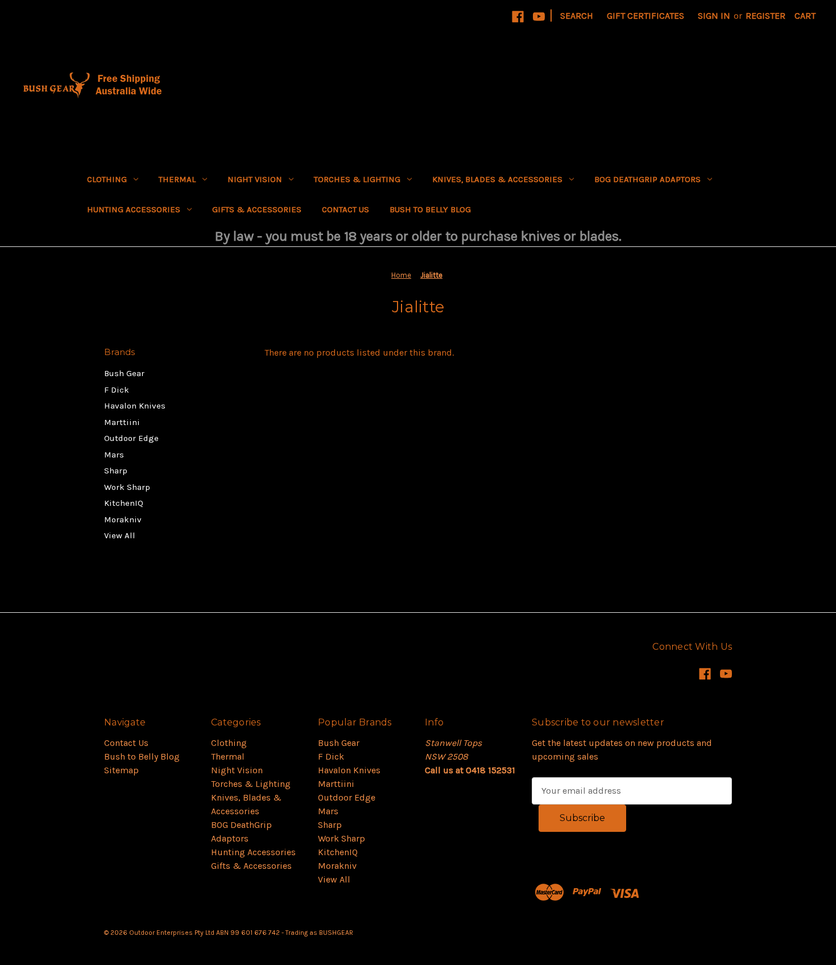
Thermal (177, 179)
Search (576, 15)
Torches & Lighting (357, 179)
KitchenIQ (123, 503)
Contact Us (345, 209)
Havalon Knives (134, 406)
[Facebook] (518, 17)
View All (119, 535)
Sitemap (121, 770)
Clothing (107, 179)
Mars (114, 454)
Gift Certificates (645, 15)
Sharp (115, 470)
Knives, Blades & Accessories (497, 179)
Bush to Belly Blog (430, 209)
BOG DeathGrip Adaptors (647, 179)
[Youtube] (539, 17)
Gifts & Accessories (256, 209)
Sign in (714, 15)
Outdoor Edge (131, 438)
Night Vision (254, 179)
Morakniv (123, 519)
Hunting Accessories (133, 209)
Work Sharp (127, 487)
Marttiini (122, 422)
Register (765, 15)
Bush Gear (124, 373)
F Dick (116, 390)
